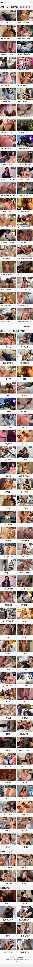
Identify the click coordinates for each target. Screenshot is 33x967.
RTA (16, 961)
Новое (22, 7)
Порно (5, 2)
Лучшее (27, 7)
